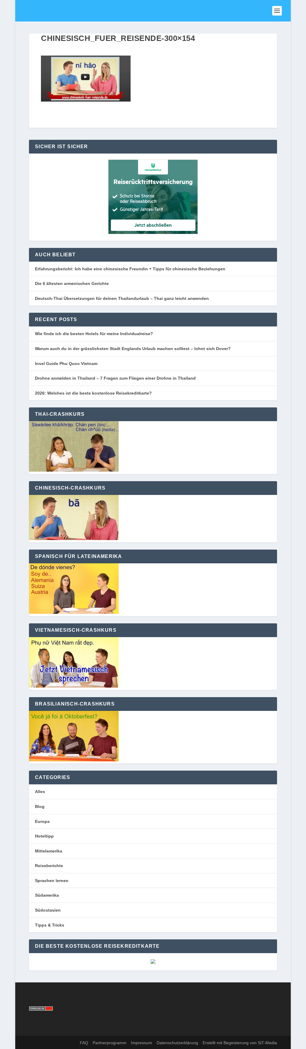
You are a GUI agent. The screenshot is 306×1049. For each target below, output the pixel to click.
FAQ (84, 1042)
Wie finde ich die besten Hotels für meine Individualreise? (94, 333)
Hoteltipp (44, 836)
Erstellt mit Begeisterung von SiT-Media (240, 1042)
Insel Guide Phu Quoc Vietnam (66, 363)
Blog (40, 806)
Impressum (141, 1042)
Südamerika (47, 895)
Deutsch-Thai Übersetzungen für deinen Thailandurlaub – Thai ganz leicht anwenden (122, 298)
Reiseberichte (49, 865)
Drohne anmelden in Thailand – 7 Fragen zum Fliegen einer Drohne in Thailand (115, 378)
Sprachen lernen (51, 880)
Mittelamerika (48, 851)
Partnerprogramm (109, 1042)
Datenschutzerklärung (177, 1042)
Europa (42, 821)
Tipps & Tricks (49, 925)
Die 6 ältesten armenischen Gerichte (72, 283)
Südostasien (48, 910)
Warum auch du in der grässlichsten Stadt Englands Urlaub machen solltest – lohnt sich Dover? (133, 348)
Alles (40, 791)
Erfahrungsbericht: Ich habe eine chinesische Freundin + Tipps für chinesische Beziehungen (130, 268)
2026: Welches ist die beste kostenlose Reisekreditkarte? (93, 393)
